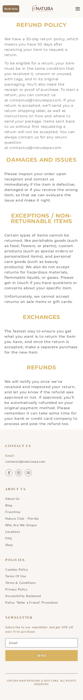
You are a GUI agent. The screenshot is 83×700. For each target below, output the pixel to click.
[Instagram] (18, 472)
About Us (12, 498)
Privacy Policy (16, 589)
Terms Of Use (15, 576)
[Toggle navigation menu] (74, 9)
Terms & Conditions (20, 583)
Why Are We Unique (21, 525)
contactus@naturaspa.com (35, 100)
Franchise (12, 512)
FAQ (8, 538)
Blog (8, 505)
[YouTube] (28, 472)
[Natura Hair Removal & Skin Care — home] (44, 9)
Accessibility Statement (23, 596)
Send (41, 655)
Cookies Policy (16, 569)
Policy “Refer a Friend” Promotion (31, 602)
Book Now (10, 8)
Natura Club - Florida (22, 518)
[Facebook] (8, 472)
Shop (9, 545)
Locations (12, 531)
